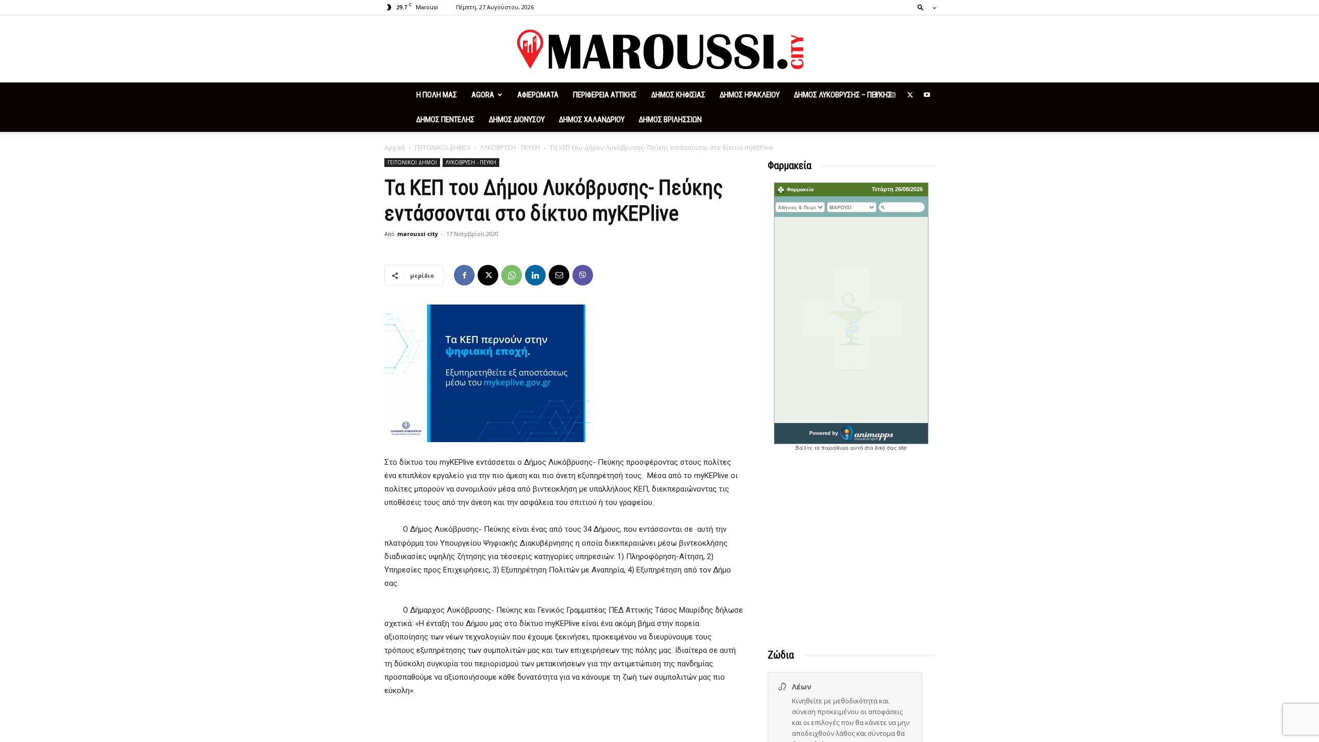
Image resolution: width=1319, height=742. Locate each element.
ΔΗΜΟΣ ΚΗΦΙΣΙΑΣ (678, 94)
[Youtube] (927, 94)
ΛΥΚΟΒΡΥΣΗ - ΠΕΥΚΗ (510, 147)
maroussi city (417, 234)
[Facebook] (876, 94)
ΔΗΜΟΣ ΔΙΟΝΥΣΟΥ (517, 119)
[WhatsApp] (511, 275)
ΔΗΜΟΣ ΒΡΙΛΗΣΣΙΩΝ (670, 119)
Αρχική (394, 147)
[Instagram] (893, 94)
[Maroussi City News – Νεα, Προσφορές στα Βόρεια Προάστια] (659, 49)
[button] (924, 7)
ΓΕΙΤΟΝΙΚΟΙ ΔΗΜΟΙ (442, 147)
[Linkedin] (535, 275)
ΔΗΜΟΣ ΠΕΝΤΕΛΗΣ (445, 119)
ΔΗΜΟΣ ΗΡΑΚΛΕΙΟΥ (750, 94)
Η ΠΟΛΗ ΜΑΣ (436, 94)
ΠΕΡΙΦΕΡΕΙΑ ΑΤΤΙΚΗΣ (605, 94)
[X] (910, 94)
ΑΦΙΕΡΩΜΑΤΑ (538, 94)
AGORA (482, 94)
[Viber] (582, 275)
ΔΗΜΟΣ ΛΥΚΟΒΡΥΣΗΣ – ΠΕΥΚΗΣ (843, 94)
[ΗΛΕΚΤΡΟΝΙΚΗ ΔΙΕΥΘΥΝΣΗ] (559, 275)
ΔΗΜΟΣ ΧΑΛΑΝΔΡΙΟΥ (591, 119)
